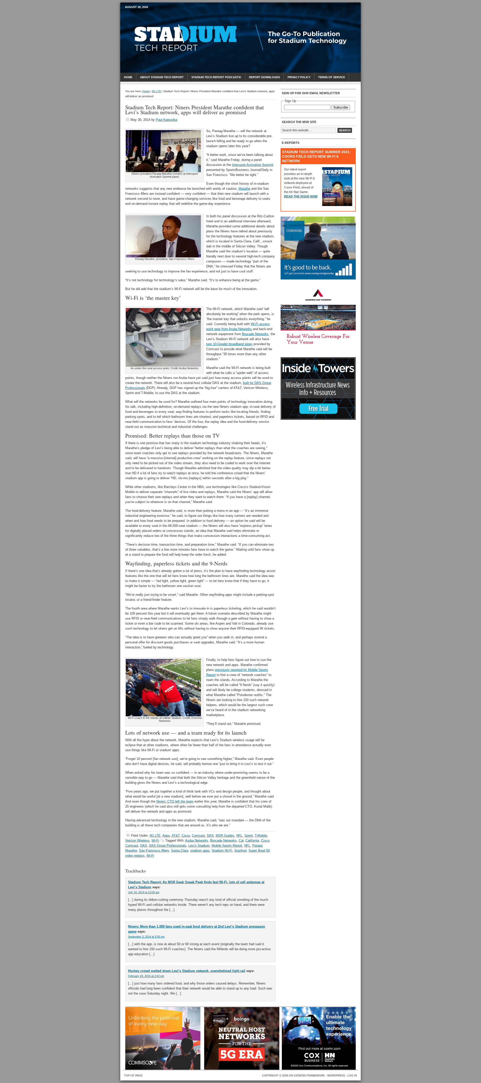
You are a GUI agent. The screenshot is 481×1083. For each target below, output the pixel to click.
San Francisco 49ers (154, 850)
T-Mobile (261, 835)
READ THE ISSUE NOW (300, 196)
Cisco (186, 835)
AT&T (176, 835)
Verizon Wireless (137, 840)
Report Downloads (264, 77)
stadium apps (200, 850)
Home (128, 77)
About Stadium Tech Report (162, 77)
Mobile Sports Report (164, 16)
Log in (352, 1075)
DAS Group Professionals (167, 845)
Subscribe (340, 107)
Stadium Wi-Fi (222, 850)
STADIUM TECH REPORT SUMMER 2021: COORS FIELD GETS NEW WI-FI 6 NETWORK (316, 156)
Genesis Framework (309, 1075)
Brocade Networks (255, 334)
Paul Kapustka (166, 120)
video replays (135, 855)
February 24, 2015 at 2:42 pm (146, 975)
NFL (239, 835)
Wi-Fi (155, 840)
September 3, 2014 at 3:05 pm (146, 936)
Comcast (198, 835)
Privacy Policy (299, 77)
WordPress (336, 1075)
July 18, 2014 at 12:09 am (143, 892)
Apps (166, 835)
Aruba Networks (196, 840)
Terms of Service (331, 77)
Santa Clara (179, 850)
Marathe (244, 188)
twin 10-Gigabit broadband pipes (229, 344)
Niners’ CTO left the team (174, 801)
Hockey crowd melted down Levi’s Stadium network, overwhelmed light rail (186, 971)
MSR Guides (225, 835)
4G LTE (155, 835)
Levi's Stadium (199, 845)
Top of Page (133, 1075)
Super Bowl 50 (259, 850)
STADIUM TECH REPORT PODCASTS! (216, 77)
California (252, 840)
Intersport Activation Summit (252, 165)
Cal (241, 840)
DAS (210, 835)
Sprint (248, 835)
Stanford (240, 850)
